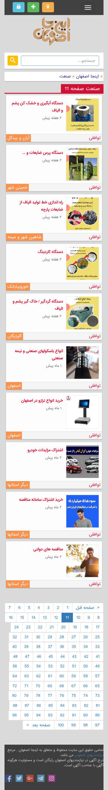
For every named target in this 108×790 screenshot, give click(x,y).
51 (74, 666)
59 (73, 676)
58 (85, 676)
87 (27, 705)
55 (27, 666)
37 (50, 646)
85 (51, 705)
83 (74, 705)
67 (73, 686)
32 (15, 637)
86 (39, 705)
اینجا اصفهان (87, 76)
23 (28, 627)
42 (86, 656)
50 (85, 666)
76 (62, 695)
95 (26, 715)
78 (38, 695)
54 (39, 666)
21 (52, 627)
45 (51, 656)
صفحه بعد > (38, 725)
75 (73, 695)
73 (97, 695)
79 (26, 695)
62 (38, 676)
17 (98, 627)
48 (15, 656)
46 (39, 656)
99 (73, 725)
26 (85, 637)
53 (50, 666)
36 (62, 646)
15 (22, 617)
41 (98, 656)
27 (73, 637)
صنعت (65, 76)
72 (15, 686)
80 (14, 695)
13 (45, 617)
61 (50, 676)
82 (86, 705)
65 (97, 686)
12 (56, 617)
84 (62, 705)
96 (14, 715)
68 (61, 686)
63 (26, 676)
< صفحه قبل (88, 607)
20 (63, 627)
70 (38, 686)
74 (85, 695)
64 (15, 676)
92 (62, 715)
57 (97, 676)
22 (40, 627)
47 (27, 656)
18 (86, 627)
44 (63, 656)
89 (97, 715)
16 (11, 617)
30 (38, 637)
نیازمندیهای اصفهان (89, 755)
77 (50, 695)
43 (74, 656)
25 (97, 637)
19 (75, 627)
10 (78, 617)
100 (61, 725)
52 (62, 666)
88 (15, 705)
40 (14, 646)
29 (50, 637)
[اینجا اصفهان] (54, 33)
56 (15, 666)
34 (85, 646)
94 (38, 715)
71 (26, 686)
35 (74, 646)
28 (62, 637)
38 (38, 646)
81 (98, 705)
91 (74, 715)
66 (85, 686)
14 (33, 617)
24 (16, 627)
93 (50, 715)
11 (67, 617)
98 (85, 725)
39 (26, 646)
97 (97, 725)
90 (85, 715)
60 (62, 676)
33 (97, 646)
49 (97, 666)
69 (50, 686)
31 (26, 637)
